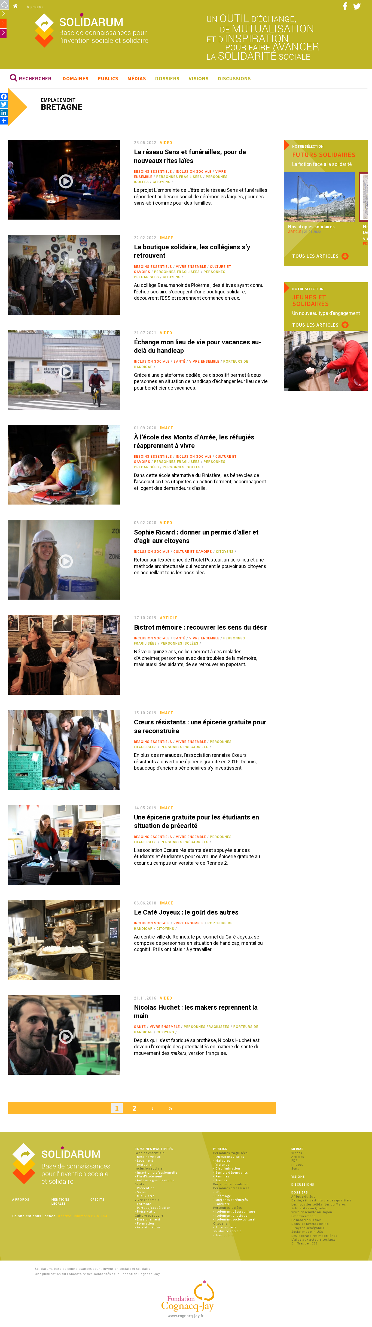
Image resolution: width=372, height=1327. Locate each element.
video (166, 143)
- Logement (144, 1160)
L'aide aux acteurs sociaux (313, 1239)
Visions (199, 78)
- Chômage (222, 1196)
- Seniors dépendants (230, 1172)
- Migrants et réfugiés (230, 1200)
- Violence (221, 1164)
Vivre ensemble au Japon (311, 1212)
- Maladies (221, 1160)
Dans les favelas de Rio (310, 1224)
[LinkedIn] (4, 112)
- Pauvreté (221, 1204)
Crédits (97, 1199)
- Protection (144, 1164)
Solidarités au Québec (309, 1208)
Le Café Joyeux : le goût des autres (186, 912)
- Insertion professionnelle (156, 1172)
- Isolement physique (230, 1215)
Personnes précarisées (185, 747)
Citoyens (161, 182)
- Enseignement (147, 1219)
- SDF (217, 1192)
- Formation (144, 1223)
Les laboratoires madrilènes (314, 1236)
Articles (297, 1157)
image (166, 238)
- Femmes (221, 1176)
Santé (179, 361)
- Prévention (145, 1188)
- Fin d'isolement (149, 1176)
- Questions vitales (228, 1157)
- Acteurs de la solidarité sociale (227, 1229)
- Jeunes (220, 1180)
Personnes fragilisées (179, 177)
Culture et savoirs (192, 552)
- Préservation (146, 1211)
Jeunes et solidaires (310, 300)
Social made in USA (307, 1231)
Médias (136, 78)
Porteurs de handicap (230, 1184)
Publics (108, 78)
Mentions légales (60, 1201)
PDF (294, 1160)
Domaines (76, 78)
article (169, 618)
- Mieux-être (144, 1196)
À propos (35, 6)
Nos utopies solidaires (311, 226)
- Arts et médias (148, 1227)
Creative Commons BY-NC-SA (82, 1216)
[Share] (4, 120)
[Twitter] (4, 104)
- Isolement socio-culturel (234, 1219)
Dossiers (167, 78)
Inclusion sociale (194, 172)
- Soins (140, 1192)
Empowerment (303, 1216)
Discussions (234, 78)
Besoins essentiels (153, 172)
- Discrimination (226, 1168)
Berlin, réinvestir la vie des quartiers (321, 1200)
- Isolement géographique (234, 1211)
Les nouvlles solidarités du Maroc (318, 1204)
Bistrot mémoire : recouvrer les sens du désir (200, 627)
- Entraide (143, 1204)
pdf (366, 243)
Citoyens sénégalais (307, 1228)
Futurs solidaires (324, 154)
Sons (295, 1168)
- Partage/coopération (152, 1207)
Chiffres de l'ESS (304, 1243)
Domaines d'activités (154, 1149)
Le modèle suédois (306, 1220)
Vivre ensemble (191, 267)
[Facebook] (4, 96)
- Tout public (223, 1235)
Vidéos (296, 1153)
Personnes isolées (182, 467)
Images (297, 1164)
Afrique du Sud (303, 1196)
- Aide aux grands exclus (155, 1180)
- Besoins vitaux (148, 1157)
